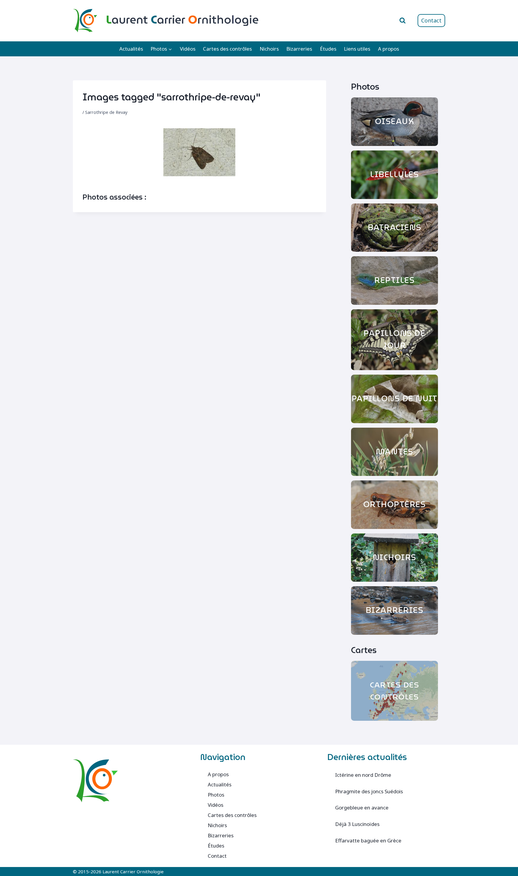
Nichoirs (269, 48)
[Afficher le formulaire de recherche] (403, 21)
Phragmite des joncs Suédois (369, 791)
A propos (388, 48)
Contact (431, 20)
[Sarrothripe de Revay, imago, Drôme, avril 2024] (199, 152)
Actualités (131, 48)
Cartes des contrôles (227, 48)
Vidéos (187, 48)
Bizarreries (299, 48)
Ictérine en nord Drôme (363, 774)
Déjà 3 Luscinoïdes (357, 824)
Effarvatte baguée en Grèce (368, 840)
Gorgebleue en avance (362, 807)
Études (328, 48)
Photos (216, 794)
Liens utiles (357, 48)
